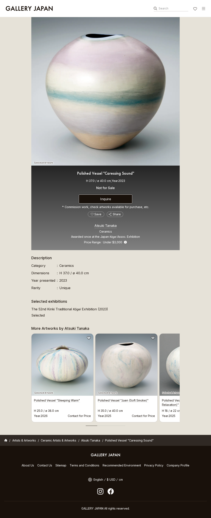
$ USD (111, 479)
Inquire (105, 199)
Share (117, 214)
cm (121, 479)
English (98, 479)
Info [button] (125, 242)
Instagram (100, 491)
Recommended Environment (122, 465)
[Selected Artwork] (105, 91)
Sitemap (60, 465)
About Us (28, 465)
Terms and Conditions (84, 465)
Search (163, 8)
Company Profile (178, 465)
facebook (111, 491)
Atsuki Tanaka (105, 226)
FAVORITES (195, 9)
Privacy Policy (153, 465)
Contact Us (44, 465)
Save (88, 339)
